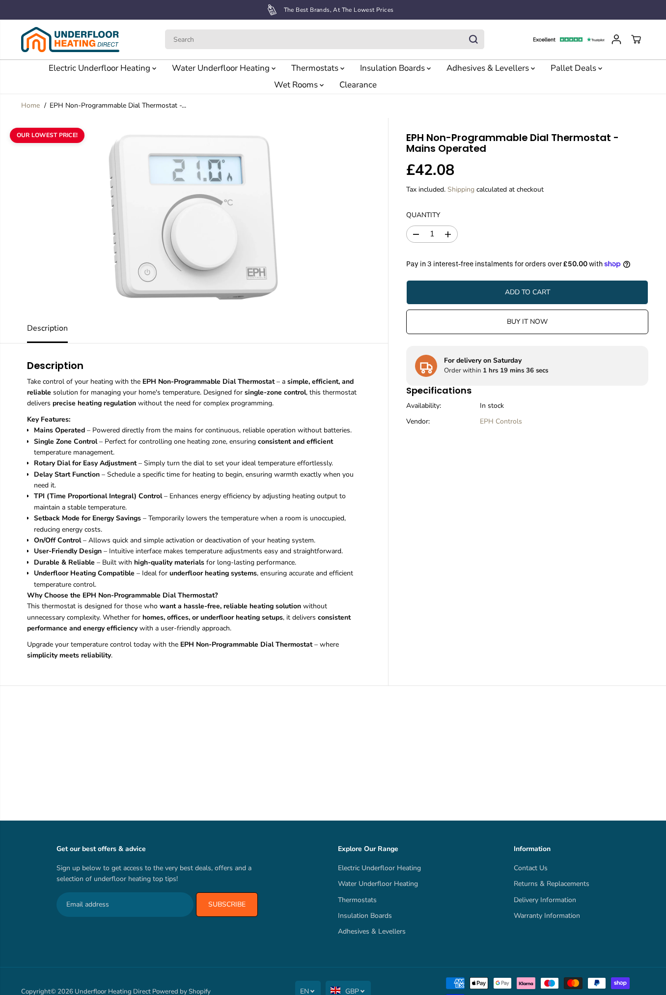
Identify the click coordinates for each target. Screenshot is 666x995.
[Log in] (616, 39)
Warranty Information (547, 915)
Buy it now (527, 321)
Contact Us (531, 868)
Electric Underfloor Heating (100, 68)
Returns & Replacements (551, 883)
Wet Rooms (297, 84)
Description (47, 328)
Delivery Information (545, 900)
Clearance (358, 84)
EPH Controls (501, 421)
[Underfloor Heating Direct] (70, 40)
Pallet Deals (574, 68)
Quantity (423, 215)
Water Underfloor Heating (222, 68)
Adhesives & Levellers (488, 68)
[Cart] (636, 39)
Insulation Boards (393, 68)
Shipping (460, 189)
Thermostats (315, 68)
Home (30, 105)
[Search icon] (473, 39)
